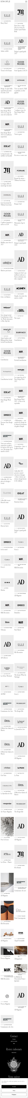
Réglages (14, 1094)
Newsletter (14, 1052)
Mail (14, 1043)
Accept (14, 1086)
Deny (14, 1090)
